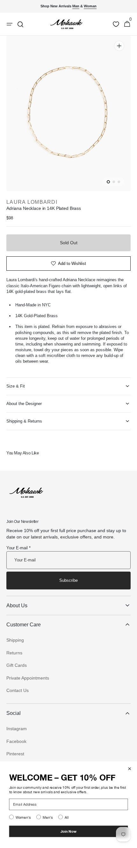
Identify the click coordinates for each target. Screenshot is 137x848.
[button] (127, 24)
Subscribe (68, 580)
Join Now (69, 831)
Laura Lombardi (31, 202)
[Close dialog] (130, 769)
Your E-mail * (18, 547)
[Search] (20, 24)
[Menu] (10, 24)
